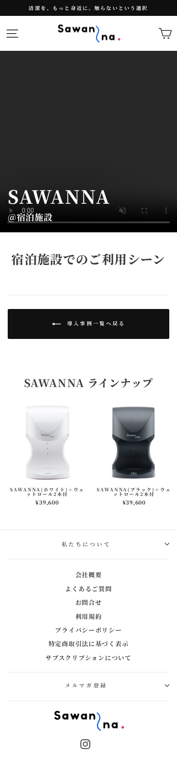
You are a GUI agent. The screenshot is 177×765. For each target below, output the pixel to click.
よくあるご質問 (88, 588)
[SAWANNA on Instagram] (85, 744)
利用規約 (88, 616)
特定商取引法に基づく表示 (89, 643)
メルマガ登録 (86, 685)
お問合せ (88, 602)
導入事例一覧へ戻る (95, 323)
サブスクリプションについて (88, 657)
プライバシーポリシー (88, 629)
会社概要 (88, 574)
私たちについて (86, 544)
